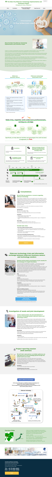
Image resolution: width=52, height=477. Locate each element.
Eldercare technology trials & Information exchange (26, 8)
